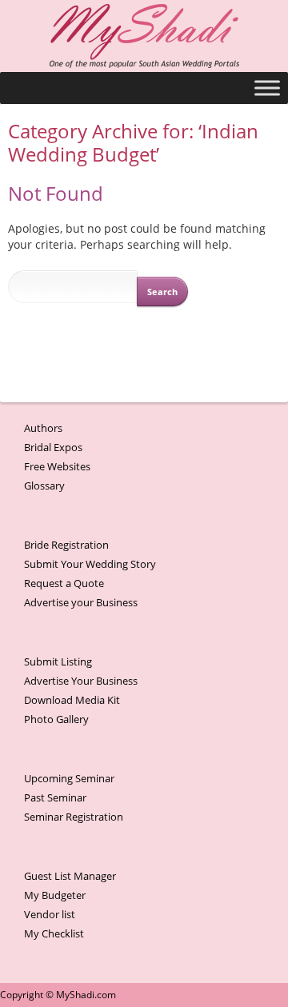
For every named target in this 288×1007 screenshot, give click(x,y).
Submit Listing (58, 661)
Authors (43, 428)
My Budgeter (55, 895)
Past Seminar (55, 797)
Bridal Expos (53, 447)
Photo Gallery (56, 719)
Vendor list (49, 914)
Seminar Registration (73, 816)
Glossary (44, 485)
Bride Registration (66, 544)
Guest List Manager (70, 876)
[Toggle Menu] (267, 87)
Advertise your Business (81, 602)
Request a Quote (64, 583)
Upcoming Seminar (69, 778)
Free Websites (57, 466)
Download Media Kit (72, 700)
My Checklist (54, 933)
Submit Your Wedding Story (90, 564)
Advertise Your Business (81, 680)
